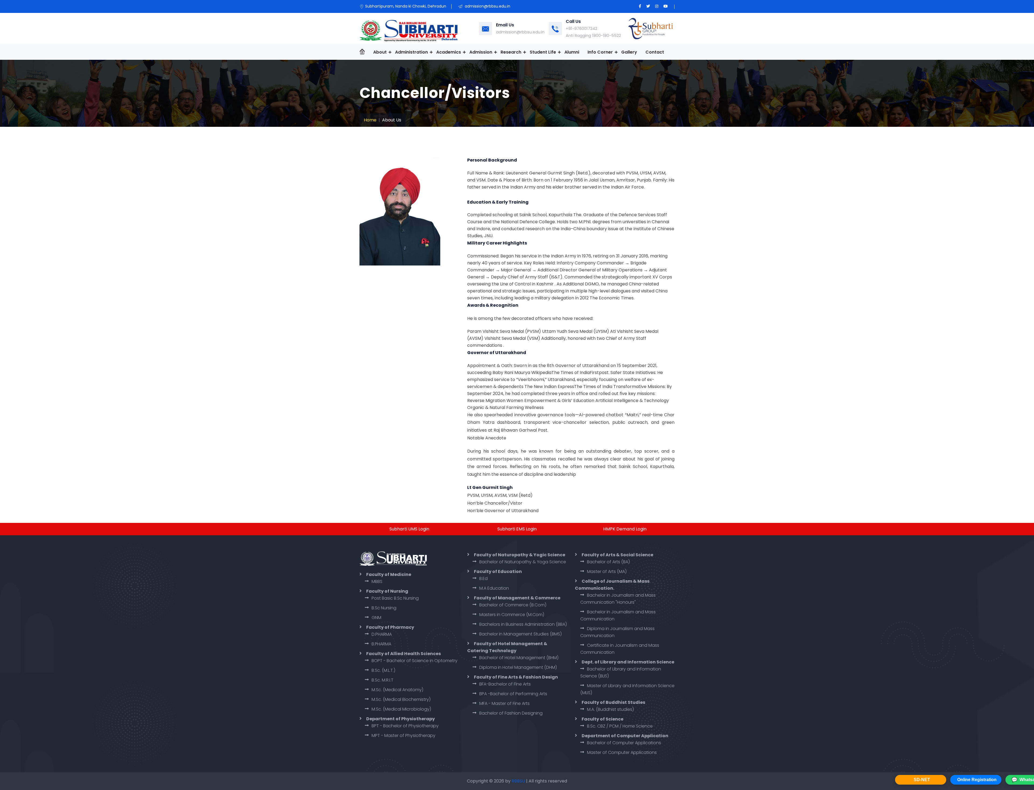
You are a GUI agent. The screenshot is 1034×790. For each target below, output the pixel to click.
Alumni (571, 52)
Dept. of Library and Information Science (628, 662)
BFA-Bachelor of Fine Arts (505, 684)
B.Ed (483, 578)
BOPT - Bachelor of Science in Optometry (414, 661)
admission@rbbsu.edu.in (520, 32)
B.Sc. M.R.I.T (382, 680)
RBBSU (519, 781)
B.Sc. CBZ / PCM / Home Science (620, 726)
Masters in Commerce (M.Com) (511, 614)
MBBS (377, 581)
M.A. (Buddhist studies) (610, 709)
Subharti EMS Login (517, 529)
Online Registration (977, 779)
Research (511, 52)
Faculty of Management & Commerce (517, 598)
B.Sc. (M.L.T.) (383, 670)
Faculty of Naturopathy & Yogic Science (519, 555)
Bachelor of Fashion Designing (511, 713)
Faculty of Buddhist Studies (613, 702)
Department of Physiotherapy (400, 719)
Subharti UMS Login (409, 529)
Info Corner (600, 52)
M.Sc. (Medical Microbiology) (401, 709)
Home (370, 120)
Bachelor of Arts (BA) (608, 562)
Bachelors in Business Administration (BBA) (523, 624)
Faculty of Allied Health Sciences (403, 654)
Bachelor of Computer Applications (624, 743)
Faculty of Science (602, 719)
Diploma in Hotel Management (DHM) (518, 667)
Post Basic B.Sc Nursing (395, 598)
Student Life (543, 52)
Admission (480, 52)
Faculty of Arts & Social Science (617, 555)
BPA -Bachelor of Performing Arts (513, 694)
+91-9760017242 (581, 28)
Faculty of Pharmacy (390, 627)
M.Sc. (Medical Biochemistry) (401, 699)
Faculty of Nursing (387, 591)
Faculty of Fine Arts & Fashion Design (516, 677)
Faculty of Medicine (388, 574)
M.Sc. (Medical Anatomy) (397, 690)
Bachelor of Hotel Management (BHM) (518, 658)
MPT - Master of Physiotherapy (403, 735)
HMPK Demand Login (625, 529)
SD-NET (922, 779)
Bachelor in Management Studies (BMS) (520, 634)
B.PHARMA (381, 644)
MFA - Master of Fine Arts (504, 703)
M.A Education (494, 588)
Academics (448, 52)
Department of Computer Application (625, 736)
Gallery (629, 52)
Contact (654, 52)
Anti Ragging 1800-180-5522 (593, 35)
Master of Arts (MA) (607, 571)
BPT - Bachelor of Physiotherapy (405, 726)
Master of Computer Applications (622, 752)
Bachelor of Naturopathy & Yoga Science (522, 562)
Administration (411, 52)
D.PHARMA (382, 634)
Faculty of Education (498, 571)
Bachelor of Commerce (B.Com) (512, 605)
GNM (376, 617)
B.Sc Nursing (384, 608)
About (380, 52)
